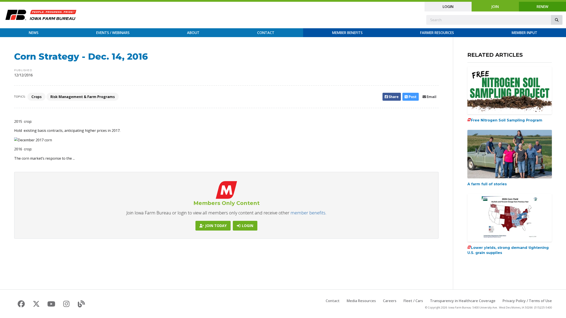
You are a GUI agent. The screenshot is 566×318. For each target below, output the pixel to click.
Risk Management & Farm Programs (82, 96)
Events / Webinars (113, 32)
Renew (542, 6)
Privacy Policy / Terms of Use (527, 300)
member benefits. (309, 213)
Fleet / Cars (413, 300)
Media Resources (361, 300)
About (193, 32)
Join (495, 6)
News (33, 32)
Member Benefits (347, 32)
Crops (36, 96)
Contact (265, 32)
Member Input (524, 32)
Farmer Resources (437, 32)
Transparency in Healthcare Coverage (462, 300)
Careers (389, 300)
